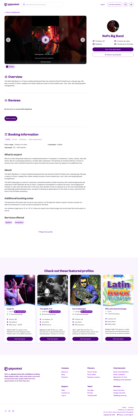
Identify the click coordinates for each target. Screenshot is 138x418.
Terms (124, 407)
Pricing (90, 393)
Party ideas (91, 374)
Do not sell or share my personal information (118, 412)
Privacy (131, 407)
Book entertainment (121, 372)
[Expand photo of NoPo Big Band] (113, 26)
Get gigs (90, 390)
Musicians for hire (120, 377)
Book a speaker (119, 374)
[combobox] (43, 4)
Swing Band (19, 222)
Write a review (11, 118)
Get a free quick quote (113, 49)
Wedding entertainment (122, 380)
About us (64, 372)
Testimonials (92, 395)
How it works (92, 372)
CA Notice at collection (125, 410)
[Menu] (131, 4)
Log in (103, 4)
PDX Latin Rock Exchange (115, 309)
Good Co (10, 309)
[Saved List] (125, 4)
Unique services (119, 393)
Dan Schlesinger (79, 309)
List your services (115, 4)
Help (63, 390)
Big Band (98, 44)
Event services (118, 390)
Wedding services (120, 395)
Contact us (65, 393)
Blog (63, 374)
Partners (64, 377)
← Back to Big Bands (12, 12)
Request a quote (93, 377)
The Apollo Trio (46, 309)
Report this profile (46, 232)
